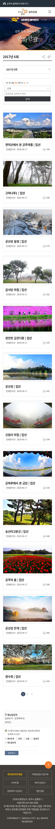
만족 (20, 738)
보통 (27, 738)
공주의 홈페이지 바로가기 (17, 3)
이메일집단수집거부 (40, 774)
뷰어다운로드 (40, 782)
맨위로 (48, 765)
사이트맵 (15, 782)
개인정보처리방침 (14, 774)
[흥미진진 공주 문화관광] (27, 12)
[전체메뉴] (50, 12)
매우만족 (10, 738)
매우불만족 (11, 742)
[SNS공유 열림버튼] (43, 56)
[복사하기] (49, 56)
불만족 (36, 738)
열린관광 (40, 790)
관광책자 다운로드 (15, 790)
